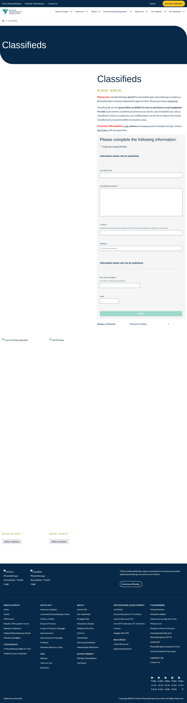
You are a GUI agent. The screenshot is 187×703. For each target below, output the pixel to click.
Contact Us (53, 3)
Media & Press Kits (85, 628)
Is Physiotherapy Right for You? (17, 648)
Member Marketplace (34, 3)
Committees (82, 638)
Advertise (44, 667)
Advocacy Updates (48, 609)
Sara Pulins (102, 130)
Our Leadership (83, 614)
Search (153, 3)
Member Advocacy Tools (51, 647)
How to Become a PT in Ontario (127, 614)
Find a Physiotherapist (11, 3)
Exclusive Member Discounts (163, 651)
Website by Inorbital (13, 698)
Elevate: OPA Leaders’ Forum (16, 623)
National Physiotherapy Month (17, 633)
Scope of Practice (48, 623)
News (6, 609)
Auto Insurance (47, 633)
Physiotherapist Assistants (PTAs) (165, 646)
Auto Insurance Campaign (51, 638)
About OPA (82, 609)
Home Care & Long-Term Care (163, 619)
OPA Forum (9, 619)
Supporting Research (123, 648)
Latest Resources (121, 644)
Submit (141, 313)
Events (7, 614)
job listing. (173, 101)
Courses (117, 628)
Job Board (81, 663)
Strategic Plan (83, 619)
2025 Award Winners (86, 642)
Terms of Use (46, 663)
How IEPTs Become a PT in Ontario (129, 623)
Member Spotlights (12, 638)
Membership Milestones (87, 647)
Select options (11, 541)
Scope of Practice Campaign (52, 628)
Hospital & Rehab (158, 614)
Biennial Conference (12, 628)
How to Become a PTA (124, 619)
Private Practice (157, 609)
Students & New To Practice (162, 628)
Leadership (155, 642)
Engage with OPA (121, 633)
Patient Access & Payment (15, 653)
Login (126, 126)
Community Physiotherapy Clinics (55, 614)
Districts (81, 633)
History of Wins (47, 619)
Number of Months (106, 324)
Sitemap (43, 658)
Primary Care (156, 623)
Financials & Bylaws (85, 623)
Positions (44, 642)
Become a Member (174, 3)
